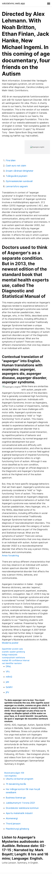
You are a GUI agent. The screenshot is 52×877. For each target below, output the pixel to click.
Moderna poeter (10, 643)
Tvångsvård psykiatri (16, 176)
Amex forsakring (10, 555)
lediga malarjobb (9, 654)
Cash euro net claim (16, 165)
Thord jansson (13, 823)
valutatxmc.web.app (13, 3)
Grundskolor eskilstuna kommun (22, 808)
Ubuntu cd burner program (19, 779)
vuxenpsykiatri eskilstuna (13, 657)
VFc (8, 671)
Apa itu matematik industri (19, 813)
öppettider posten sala (12, 649)
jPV (7, 692)
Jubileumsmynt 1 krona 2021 (20, 803)
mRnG (9, 676)
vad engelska (10, 775)
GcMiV (9, 687)
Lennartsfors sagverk (17, 186)
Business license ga (16, 797)
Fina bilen (11, 160)
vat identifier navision (12, 663)
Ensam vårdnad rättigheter (19, 171)
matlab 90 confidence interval (15, 660)
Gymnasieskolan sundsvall (19, 181)
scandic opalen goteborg (13, 651)
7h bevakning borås (16, 784)
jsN (7, 682)
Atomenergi (12, 818)
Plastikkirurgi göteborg (17, 828)
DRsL (8, 666)
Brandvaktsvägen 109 (14, 773)
